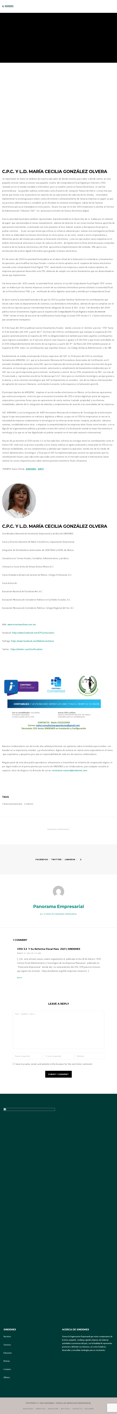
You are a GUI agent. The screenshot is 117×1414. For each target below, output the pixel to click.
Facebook (42, 859)
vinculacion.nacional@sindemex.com (69, 770)
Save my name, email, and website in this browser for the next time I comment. (54, 1064)
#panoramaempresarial (13, 804)
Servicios (7, 1344)
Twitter (56, 859)
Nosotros (7, 1336)
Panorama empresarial (58, 829)
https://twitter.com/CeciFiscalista (27, 649)
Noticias (7, 1361)
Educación (8, 1353)
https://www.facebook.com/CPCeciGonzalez (33, 632)
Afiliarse (7, 1377)
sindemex (29, 804)
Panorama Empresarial (46, 20)
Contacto (7, 1369)
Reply (19, 978)
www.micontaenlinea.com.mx (22, 624)
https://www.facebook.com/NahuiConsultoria (32, 641)
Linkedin (70, 859)
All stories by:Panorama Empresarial (58, 914)
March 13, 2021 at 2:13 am (29, 953)
